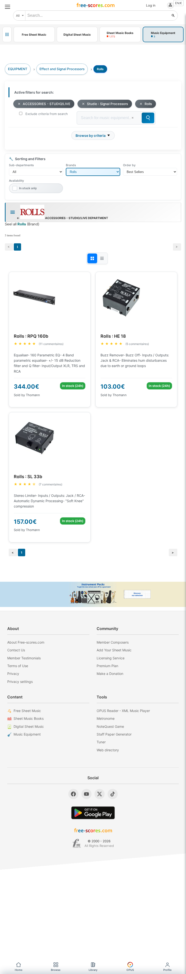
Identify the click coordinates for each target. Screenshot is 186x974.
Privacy (13, 673)
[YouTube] (86, 794)
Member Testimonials (24, 658)
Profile (167, 970)
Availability (16, 180)
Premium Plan (107, 666)
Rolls (148, 104)
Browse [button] (56, 970)
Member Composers (113, 642)
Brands (71, 165)
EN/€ (178, 3)
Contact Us (16, 650)
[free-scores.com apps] (7, 34)
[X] (99, 794)
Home (19, 970)
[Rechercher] (173, 15)
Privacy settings (20, 681)
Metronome (106, 718)
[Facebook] (73, 794)
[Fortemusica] (76, 843)
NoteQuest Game (110, 726)
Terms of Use (17, 666)
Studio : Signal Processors (107, 104)
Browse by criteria (91, 135)
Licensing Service (110, 658)
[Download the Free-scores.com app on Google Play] (93, 812)
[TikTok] (113, 794)
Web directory (108, 750)
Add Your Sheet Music (114, 650)
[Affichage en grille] (92, 258)
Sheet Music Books (29, 718)
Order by (129, 165)
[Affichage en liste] (102, 258)
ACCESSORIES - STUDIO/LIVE (46, 104)
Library (93, 970)
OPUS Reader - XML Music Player (123, 711)
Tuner (101, 742)
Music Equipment (27, 734)
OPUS (130, 970)
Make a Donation (110, 673)
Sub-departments (21, 165)
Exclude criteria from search (46, 114)
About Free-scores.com (25, 642)
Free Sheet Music (27, 711)
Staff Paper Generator (114, 734)
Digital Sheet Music (29, 726)
